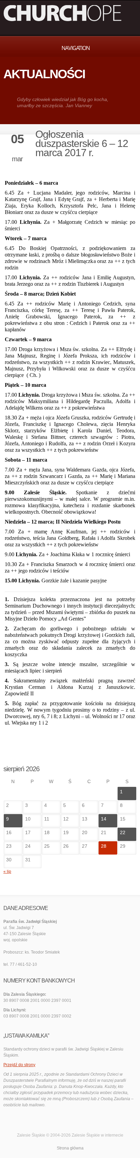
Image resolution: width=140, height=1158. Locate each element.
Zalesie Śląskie (86, 1135)
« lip (7, 871)
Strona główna (70, 1148)
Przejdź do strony (19, 1064)
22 (122, 832)
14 (103, 819)
